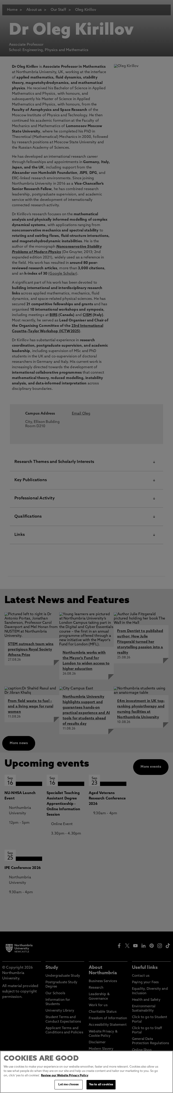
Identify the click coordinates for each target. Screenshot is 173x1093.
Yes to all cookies (101, 1084)
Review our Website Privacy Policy (64, 1075)
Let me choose (68, 1084)
